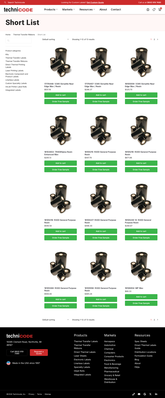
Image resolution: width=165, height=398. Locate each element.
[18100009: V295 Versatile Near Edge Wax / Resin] (141, 62)
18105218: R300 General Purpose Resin (60, 221)
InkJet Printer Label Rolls (16, 87)
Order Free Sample (60, 101)
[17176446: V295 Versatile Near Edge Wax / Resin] (60, 62)
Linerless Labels (12, 80)
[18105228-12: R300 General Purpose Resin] (141, 198)
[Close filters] (32, 39)
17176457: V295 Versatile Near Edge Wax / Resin (99, 85)
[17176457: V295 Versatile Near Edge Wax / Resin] (101, 62)
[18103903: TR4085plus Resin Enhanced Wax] (60, 130)
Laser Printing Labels (14, 70)
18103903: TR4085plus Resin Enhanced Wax (58, 153)
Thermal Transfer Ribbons (24, 35)
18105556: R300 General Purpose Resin (100, 289)
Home (7, 35)
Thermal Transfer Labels (15, 58)
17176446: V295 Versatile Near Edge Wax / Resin (59, 85)
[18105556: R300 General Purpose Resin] (101, 266)
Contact (116, 9)
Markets (67, 9)
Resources (86, 9)
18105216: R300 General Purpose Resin (140, 153)
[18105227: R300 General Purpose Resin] (101, 198)
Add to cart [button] (61, 95)
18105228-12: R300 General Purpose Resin (138, 221)
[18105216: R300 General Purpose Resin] (141, 130)
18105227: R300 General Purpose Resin (100, 221)
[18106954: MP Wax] (141, 266)
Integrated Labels (13, 90)
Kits (7, 54)
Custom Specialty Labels (16, 83)
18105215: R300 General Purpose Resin (100, 153)
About (103, 9)
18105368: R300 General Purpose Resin (60, 289)
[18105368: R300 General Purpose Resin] (60, 266)
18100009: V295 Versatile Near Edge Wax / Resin (140, 85)
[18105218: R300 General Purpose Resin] (60, 198)
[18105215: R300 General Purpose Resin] (101, 130)
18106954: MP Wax (134, 288)
